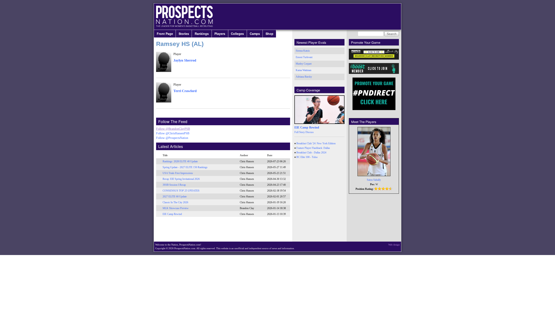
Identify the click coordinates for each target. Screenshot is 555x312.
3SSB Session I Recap (174, 184)
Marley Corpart (304, 63)
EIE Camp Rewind (172, 214)
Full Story (299, 132)
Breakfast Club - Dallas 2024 (311, 152)
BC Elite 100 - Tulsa (306, 157)
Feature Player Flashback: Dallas (313, 148)
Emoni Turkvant (304, 57)
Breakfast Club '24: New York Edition (316, 143)
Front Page (165, 33)
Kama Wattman (303, 70)
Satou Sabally (374, 179)
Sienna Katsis (303, 50)
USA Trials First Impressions (178, 173)
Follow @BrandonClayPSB (173, 128)
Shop (269, 33)
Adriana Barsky (304, 76)
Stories (184, 33)
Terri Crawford (185, 91)
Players (219, 33)
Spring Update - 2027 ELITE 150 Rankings (185, 167)
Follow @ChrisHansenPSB (172, 133)
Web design (394, 244)
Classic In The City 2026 (175, 202)
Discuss (309, 132)
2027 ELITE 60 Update (175, 196)
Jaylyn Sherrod (184, 60)
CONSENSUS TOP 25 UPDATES (181, 190)
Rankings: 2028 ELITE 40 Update (180, 161)
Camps (255, 33)
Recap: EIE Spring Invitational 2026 (181, 178)
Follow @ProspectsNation (172, 138)
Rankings (202, 33)
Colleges (237, 33)
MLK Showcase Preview (176, 208)
